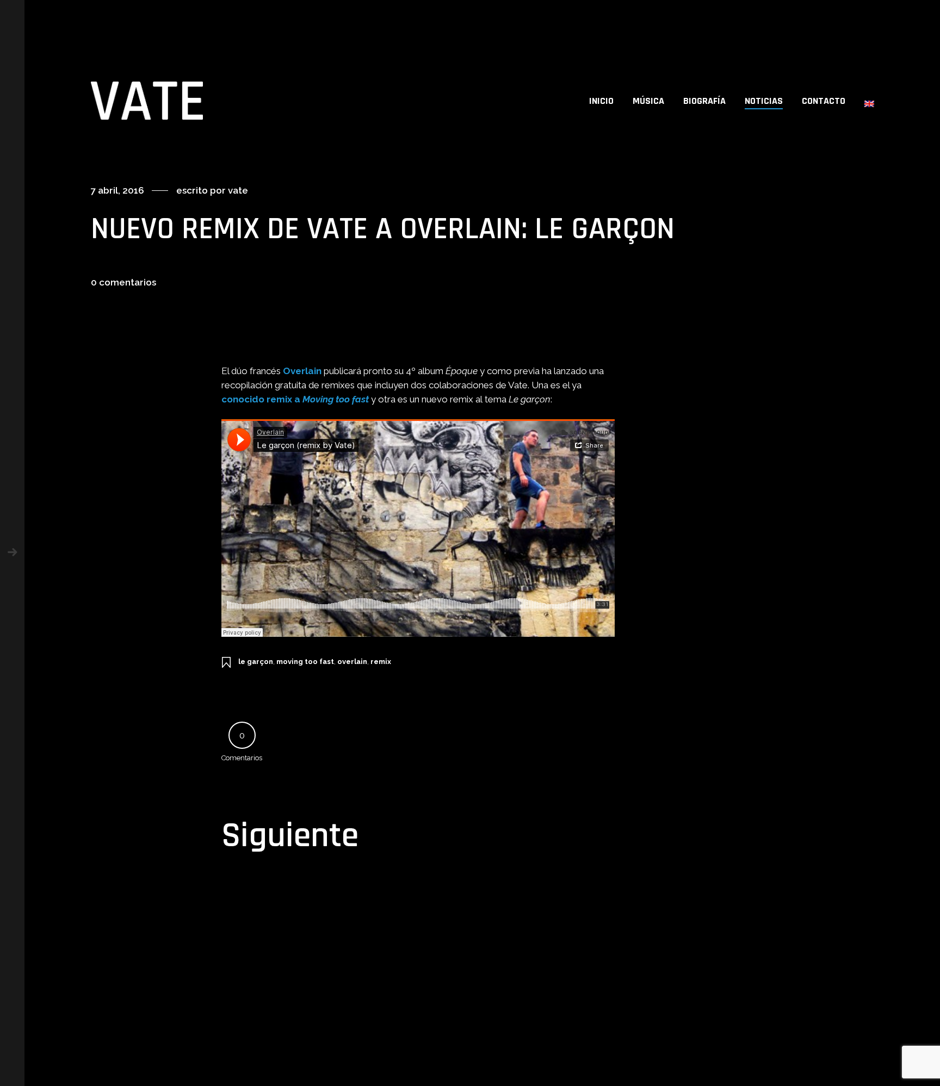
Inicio (601, 101)
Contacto (823, 101)
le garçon (255, 661)
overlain (352, 661)
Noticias (764, 101)
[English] (869, 101)
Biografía (704, 101)
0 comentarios (123, 282)
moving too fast (305, 661)
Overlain (302, 370)
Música (648, 101)
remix (380, 661)
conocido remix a (295, 399)
